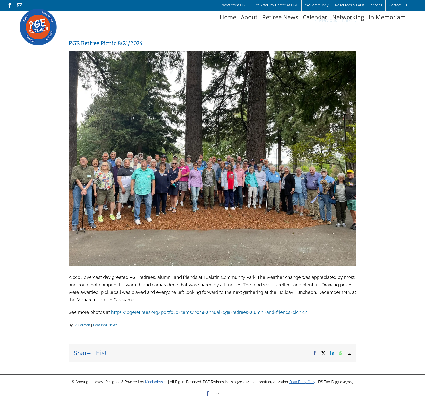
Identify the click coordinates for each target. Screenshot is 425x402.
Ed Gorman (81, 325)
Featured (100, 325)
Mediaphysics (156, 382)
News (112, 325)
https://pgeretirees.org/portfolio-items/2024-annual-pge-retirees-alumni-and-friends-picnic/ (209, 312)
